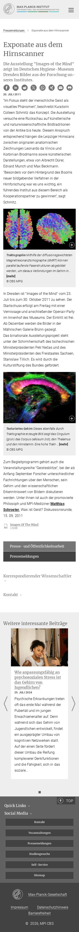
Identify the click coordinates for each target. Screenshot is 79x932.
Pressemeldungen (24, 556)
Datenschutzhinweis (52, 907)
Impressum (19, 907)
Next (73, 704)
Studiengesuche (39, 854)
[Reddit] (24, 87)
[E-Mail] (60, 87)
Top (69, 801)
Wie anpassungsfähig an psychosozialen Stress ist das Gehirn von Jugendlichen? (37, 680)
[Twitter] (33, 87)
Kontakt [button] (11, 595)
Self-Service (39, 864)
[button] (72, 245)
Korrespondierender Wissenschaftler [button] (37, 576)
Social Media (16, 813)
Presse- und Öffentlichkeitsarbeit (37, 546)
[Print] (69, 87)
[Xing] (51, 87)
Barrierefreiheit (39, 913)
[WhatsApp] (42, 87)
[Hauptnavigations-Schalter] (71, 10)
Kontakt (39, 822)
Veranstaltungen (40, 832)
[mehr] (11, 276)
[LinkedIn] (15, 87)
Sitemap (39, 875)
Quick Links (15, 805)
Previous (5, 704)
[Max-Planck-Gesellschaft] (20, 894)
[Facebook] (6, 87)
